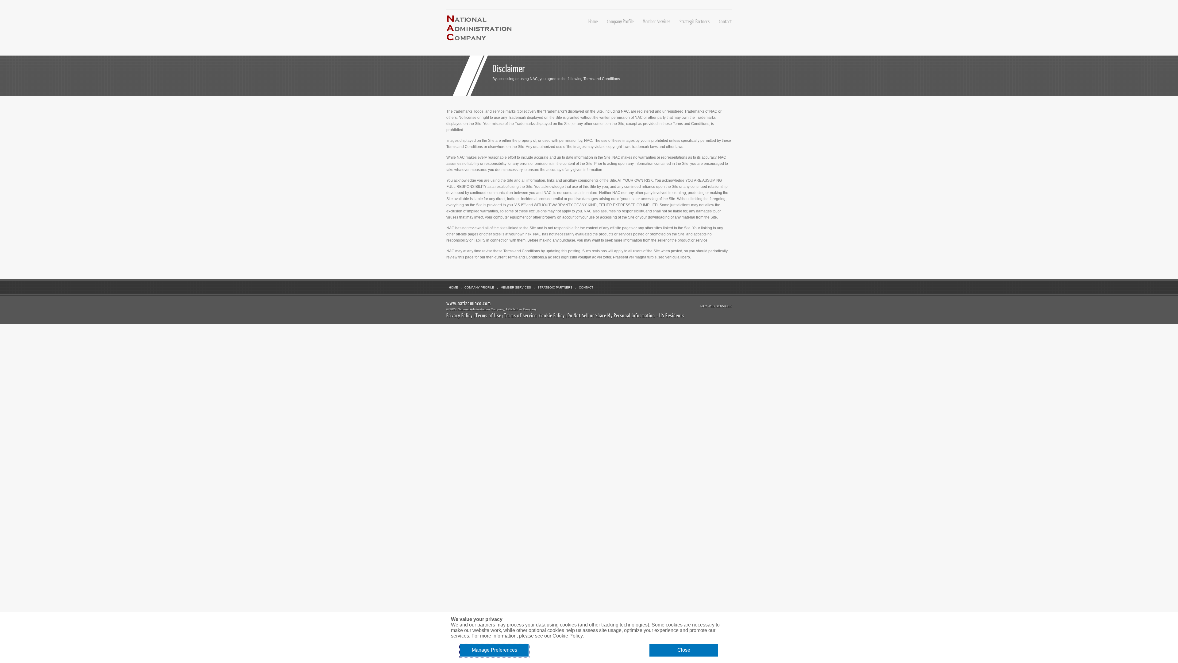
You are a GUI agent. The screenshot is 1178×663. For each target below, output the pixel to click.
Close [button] (683, 650)
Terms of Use (488, 315)
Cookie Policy (552, 315)
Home (593, 21)
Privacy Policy (459, 315)
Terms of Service (520, 315)
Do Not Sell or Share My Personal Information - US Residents (626, 315)
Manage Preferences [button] (494, 650)
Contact (725, 21)
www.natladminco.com (468, 303)
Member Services (656, 21)
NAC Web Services (716, 306)
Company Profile (620, 21)
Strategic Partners (694, 21)
